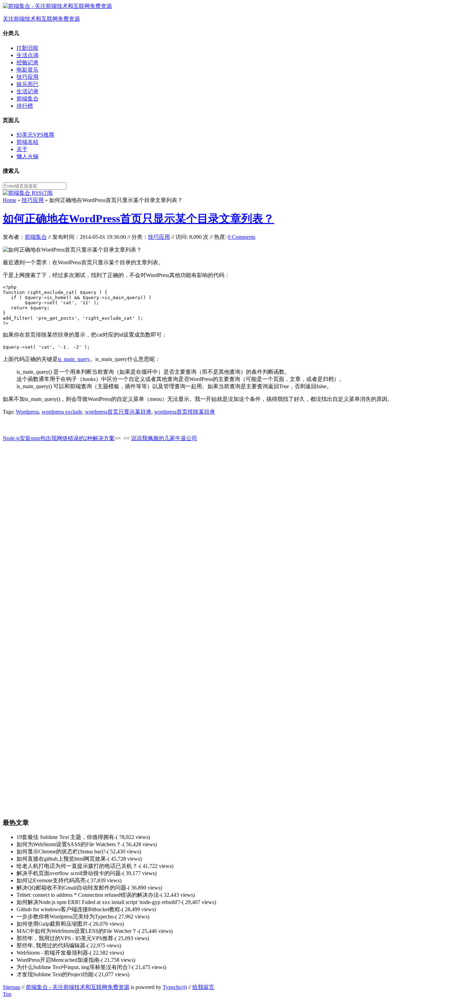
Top (7, 994)
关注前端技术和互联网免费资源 (41, 19)
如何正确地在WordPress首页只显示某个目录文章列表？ (138, 218)
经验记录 (28, 62)
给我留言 (203, 987)
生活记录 (28, 91)
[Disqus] (235, 534)
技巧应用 (28, 77)
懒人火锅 (28, 156)
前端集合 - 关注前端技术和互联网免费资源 (77, 987)
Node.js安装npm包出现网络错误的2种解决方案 (59, 438)
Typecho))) (175, 987)
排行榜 (25, 106)
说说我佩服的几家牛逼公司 (164, 438)
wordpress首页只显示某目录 (118, 412)
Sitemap (11, 987)
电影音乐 (28, 70)
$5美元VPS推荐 (35, 135)
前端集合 (28, 99)
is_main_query (74, 359)
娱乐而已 (28, 84)
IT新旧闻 (27, 48)
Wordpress (27, 412)
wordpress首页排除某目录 (184, 412)
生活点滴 (28, 55)
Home (9, 200)
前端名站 (28, 142)
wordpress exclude (62, 412)
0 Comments (241, 237)
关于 (22, 149)
